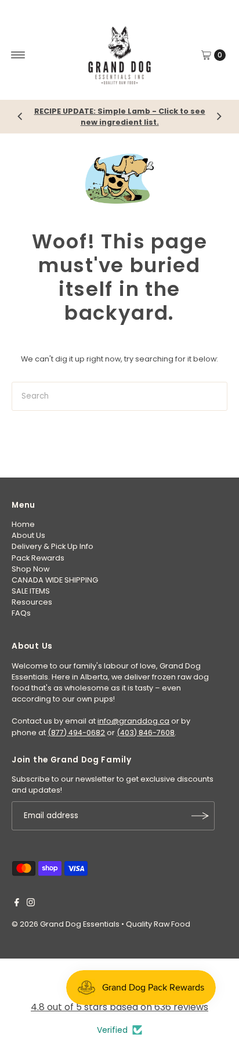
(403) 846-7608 (146, 732)
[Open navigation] (18, 55)
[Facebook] (17, 904)
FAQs (21, 613)
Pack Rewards (38, 558)
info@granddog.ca (133, 721)
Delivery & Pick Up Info (52, 546)
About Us (28, 535)
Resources (32, 602)
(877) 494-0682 (76, 732)
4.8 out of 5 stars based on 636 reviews (119, 1007)
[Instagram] (31, 904)
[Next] (218, 116)
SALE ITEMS (31, 591)
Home (23, 524)
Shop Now (30, 569)
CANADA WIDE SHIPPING (55, 580)
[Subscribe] (200, 815)
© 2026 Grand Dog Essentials (65, 924)
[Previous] (20, 116)
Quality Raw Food (158, 924)
